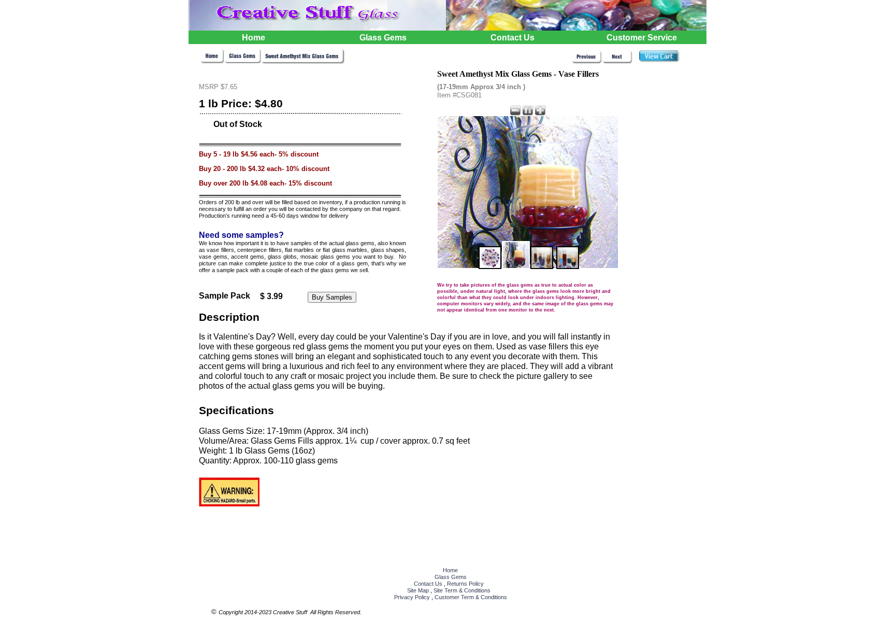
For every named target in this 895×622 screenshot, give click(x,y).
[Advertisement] (666, 251)
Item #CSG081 (459, 95)
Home (450, 570)
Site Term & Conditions (462, 590)
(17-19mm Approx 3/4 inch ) (481, 87)
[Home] (212, 60)
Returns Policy (465, 584)
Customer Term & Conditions (471, 597)
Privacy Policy (412, 597)
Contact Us (428, 584)
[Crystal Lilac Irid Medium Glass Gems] (586, 60)
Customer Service (642, 37)
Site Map (418, 590)
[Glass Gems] (242, 60)
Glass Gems (451, 577)
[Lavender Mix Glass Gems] (617, 60)
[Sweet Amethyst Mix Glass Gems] (303, 61)
